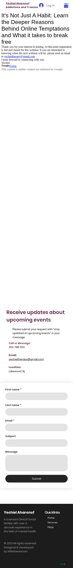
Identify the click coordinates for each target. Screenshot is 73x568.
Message (11, 451)
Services (52, 522)
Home (51, 517)
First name (13, 389)
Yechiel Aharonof (17, 3)
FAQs (50, 527)
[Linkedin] (62, 564)
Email (9, 420)
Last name (13, 405)
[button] (66, 5)
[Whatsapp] (64, 564)
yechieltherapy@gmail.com (26, 359)
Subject (10, 436)
